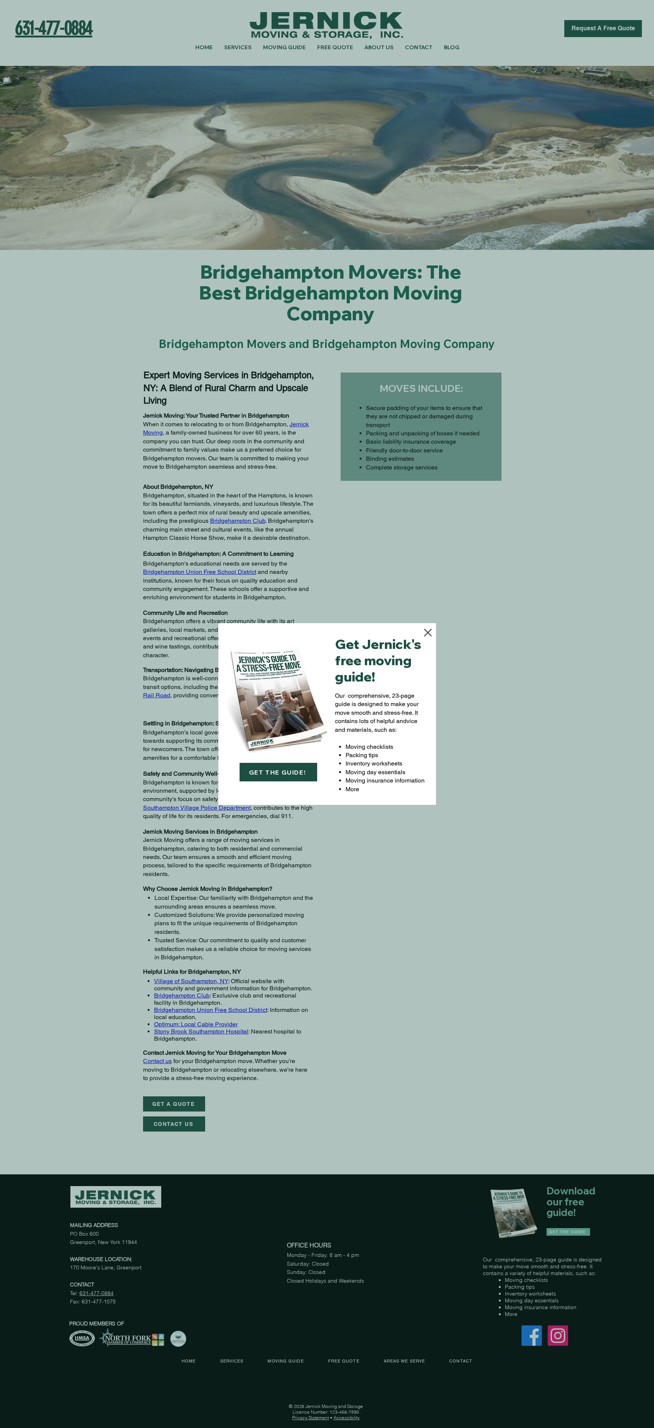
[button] (428, 632)
